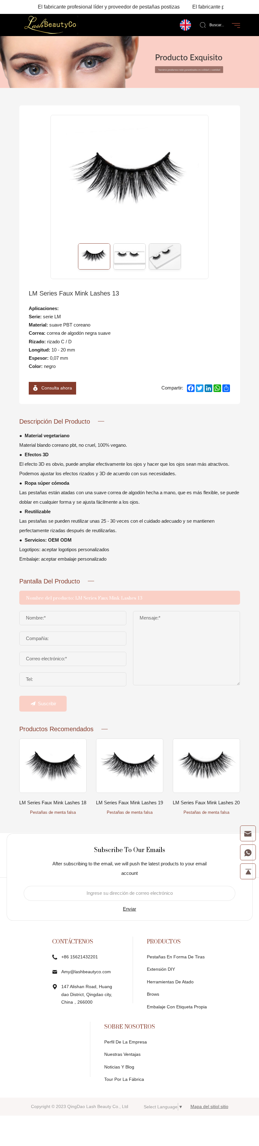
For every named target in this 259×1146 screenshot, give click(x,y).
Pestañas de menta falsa (53, 812)
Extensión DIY (161, 969)
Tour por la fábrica (124, 1079)
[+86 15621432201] (248, 852)
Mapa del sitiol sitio (209, 1106)
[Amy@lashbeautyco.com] (248, 833)
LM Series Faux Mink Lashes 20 (206, 802)
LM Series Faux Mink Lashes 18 (52, 802)
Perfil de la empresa (125, 1041)
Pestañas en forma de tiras (176, 956)
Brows (153, 994)
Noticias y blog (119, 1066)
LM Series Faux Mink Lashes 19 (129, 802)
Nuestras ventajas (122, 1054)
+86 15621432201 (79, 956)
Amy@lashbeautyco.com (86, 971)
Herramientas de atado (170, 981)
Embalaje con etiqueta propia (177, 1006)
